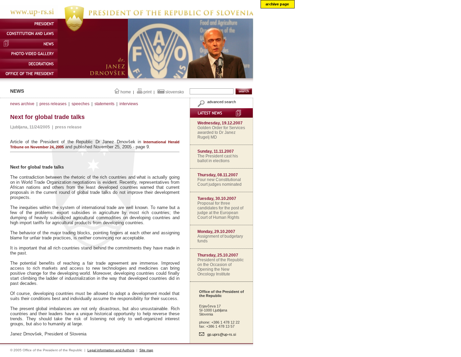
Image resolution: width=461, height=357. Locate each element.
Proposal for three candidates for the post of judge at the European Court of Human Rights (220, 210)
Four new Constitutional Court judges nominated (219, 182)
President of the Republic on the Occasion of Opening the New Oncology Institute (220, 267)
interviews (128, 103)
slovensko (174, 92)
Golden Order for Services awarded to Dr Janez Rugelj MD (221, 132)
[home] (126, 17)
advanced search (221, 102)
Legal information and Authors (110, 350)
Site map (146, 350)
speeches (80, 103)
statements (104, 103)
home (125, 92)
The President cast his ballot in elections (217, 158)
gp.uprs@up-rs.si (221, 334)
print (147, 92)
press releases (52, 103)
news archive (22, 103)
